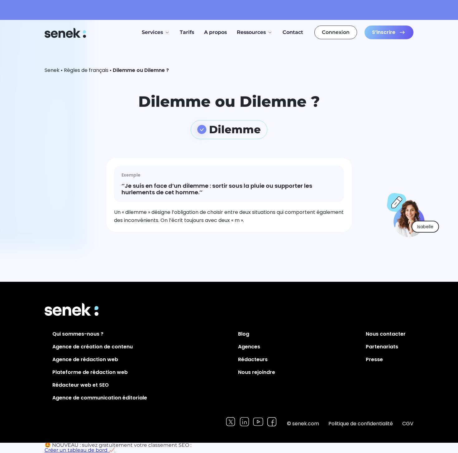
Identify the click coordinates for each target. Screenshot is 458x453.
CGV (407, 423)
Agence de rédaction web (85, 359)
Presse (374, 359)
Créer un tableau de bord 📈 (80, 450)
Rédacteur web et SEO (80, 385)
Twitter (230, 421)
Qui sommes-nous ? (77, 333)
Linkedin (244, 421)
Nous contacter (386, 333)
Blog (243, 333)
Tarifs (187, 32)
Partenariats (382, 346)
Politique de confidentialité (360, 423)
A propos (215, 32)
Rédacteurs (253, 359)
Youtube (258, 421)
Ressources (251, 32)
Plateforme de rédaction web (90, 372)
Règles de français (86, 70)
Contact (293, 32)
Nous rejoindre (256, 372)
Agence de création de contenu (92, 346)
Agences (249, 346)
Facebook (272, 421)
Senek (66, 33)
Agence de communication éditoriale (99, 397)
